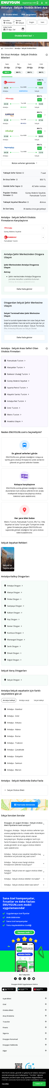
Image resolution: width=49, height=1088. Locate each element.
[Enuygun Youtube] (33, 979)
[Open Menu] (46, 2)
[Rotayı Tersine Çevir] (13, 22)
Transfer (6, 1022)
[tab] (10, 14)
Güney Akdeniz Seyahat (12, 232)
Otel (4, 1004)
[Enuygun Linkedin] (29, 979)
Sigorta (6, 1033)
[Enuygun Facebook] (15, 979)
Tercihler (5, 1084)
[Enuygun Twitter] (24, 979)
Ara (39, 83)
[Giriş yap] (42, 3)
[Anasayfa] (2, 48)
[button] (24, 804)
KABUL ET (39, 1084)
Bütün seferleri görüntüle (23, 163)
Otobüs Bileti (9, 48)
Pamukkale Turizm (11, 241)
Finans (5, 1027)
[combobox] (9, 23)
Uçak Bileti (7, 999)
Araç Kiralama (8, 1016)
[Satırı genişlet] (43, 228)
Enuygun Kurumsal (10, 1039)
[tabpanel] (24, 29)
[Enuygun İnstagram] (20, 979)
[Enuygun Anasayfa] (10, 2)
